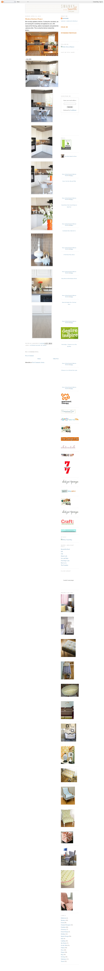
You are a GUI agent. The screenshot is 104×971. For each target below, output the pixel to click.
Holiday (63, 934)
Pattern (63, 947)
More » (71, 175)
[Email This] (45, 343)
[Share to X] (48, 343)
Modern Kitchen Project (34, 19)
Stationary (63, 959)
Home (39, 358)
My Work (43, 345)
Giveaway (63, 929)
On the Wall (64, 945)
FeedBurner (73, 110)
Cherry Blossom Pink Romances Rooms (69, 278)
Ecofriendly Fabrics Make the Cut (69, 230)
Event (62, 922)
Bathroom (63, 918)
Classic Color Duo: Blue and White (69, 181)
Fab (62, 551)
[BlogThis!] (47, 343)
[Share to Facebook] (50, 343)
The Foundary (64, 565)
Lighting (63, 941)
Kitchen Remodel (68, 174)
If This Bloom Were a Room (69, 254)
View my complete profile (69, 21)
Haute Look (64, 556)
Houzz (63, 174)
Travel (62, 961)
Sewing (63, 957)
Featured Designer (65, 925)
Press (62, 950)
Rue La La (63, 563)
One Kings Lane (65, 560)
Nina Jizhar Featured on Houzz (71, 156)
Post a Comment (29, 355)
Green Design (64, 931)
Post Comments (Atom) (38, 362)
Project (63, 952)
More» (71, 249)
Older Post (55, 358)
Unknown (66, 18)
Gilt (62, 554)
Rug (62, 954)
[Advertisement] (69, 125)
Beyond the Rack (65, 549)
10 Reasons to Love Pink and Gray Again (69, 370)
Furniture (63, 927)
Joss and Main (64, 558)
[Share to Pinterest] (51, 343)
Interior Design (35, 345)
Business (63, 920)
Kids (62, 938)
